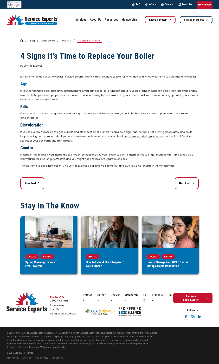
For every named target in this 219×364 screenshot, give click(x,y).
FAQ (138, 4)
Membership (131, 297)
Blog (170, 297)
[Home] (32, 20)
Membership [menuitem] (129, 19)
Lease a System (158, 19)
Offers (152, 4)
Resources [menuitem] (111, 19)
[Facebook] (186, 317)
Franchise (187, 4)
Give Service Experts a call (78, 165)
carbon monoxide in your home (143, 136)
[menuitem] (13, 358)
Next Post (184, 183)
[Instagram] (193, 317)
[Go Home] (21, 40)
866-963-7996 (204, 4)
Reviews (115, 297)
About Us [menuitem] (95, 19)
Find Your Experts (194, 19)
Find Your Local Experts (191, 298)
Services (87, 297)
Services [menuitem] (80, 19)
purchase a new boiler (182, 76)
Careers (169, 4)
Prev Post (30, 183)
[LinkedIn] (200, 317)
